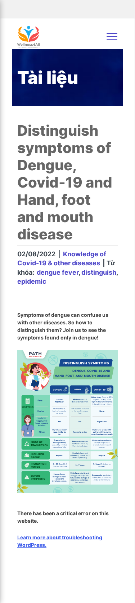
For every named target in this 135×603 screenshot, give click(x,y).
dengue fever (57, 272)
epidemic (31, 281)
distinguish (98, 272)
